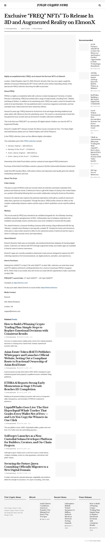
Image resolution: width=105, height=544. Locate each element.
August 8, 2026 (23, 337)
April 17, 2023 (25, 28)
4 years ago (96, 177)
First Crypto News (95, 541)
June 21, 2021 (45, 519)
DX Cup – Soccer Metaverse (95, 172)
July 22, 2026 (22, 392)
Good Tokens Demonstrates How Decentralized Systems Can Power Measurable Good (96, 119)
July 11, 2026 (22, 448)
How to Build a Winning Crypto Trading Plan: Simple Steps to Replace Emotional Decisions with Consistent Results (95, 514)
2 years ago (96, 91)
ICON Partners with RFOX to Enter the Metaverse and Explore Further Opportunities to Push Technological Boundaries (96, 55)
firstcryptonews (11, 28)
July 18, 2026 (22, 423)
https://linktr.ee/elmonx (49, 287)
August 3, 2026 (23, 368)
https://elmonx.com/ (21, 283)
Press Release (37, 28)
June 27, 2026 (22, 473)
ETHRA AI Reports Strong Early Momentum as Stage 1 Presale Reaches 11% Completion (24, 386)
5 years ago (96, 68)
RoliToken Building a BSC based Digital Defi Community (95, 99)
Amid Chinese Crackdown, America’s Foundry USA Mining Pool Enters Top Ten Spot (45, 510)
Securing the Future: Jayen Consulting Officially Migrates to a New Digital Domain (26, 466)
